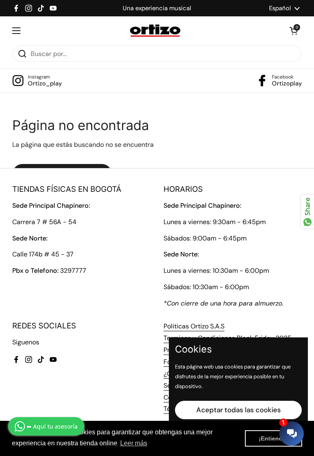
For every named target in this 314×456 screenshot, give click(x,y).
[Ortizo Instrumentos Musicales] (155, 31)
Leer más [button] (133, 443)
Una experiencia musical (157, 8)
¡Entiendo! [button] (273, 438)
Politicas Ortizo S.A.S (194, 326)
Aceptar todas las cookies (238, 409)
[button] (293, 30)
